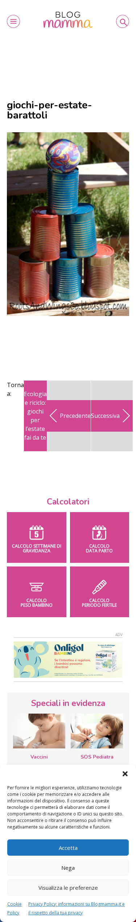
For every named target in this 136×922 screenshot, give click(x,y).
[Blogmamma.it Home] (68, 20)
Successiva (105, 416)
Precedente (75, 416)
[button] (125, 773)
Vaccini (39, 756)
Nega (68, 867)
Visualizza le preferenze (68, 887)
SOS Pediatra (97, 756)
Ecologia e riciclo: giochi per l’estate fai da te (35, 415)
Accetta (68, 847)
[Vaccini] (39, 731)
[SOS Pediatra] (97, 731)
